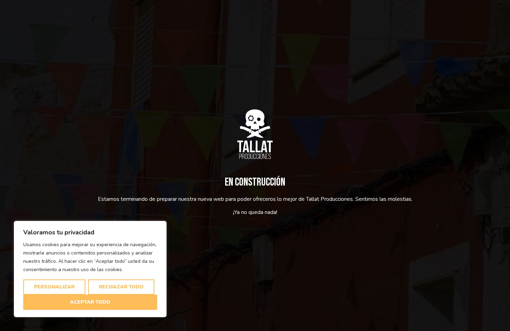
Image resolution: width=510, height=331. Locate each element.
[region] (90, 269)
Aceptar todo (90, 302)
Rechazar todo (121, 287)
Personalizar (54, 287)
